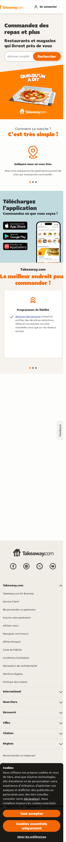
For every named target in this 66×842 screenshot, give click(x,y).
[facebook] (13, 569)
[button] (30, 182)
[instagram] (26, 569)
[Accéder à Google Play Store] (15, 236)
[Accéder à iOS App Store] (15, 226)
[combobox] (18, 56)
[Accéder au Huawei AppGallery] (15, 246)
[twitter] (39, 569)
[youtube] (52, 569)
